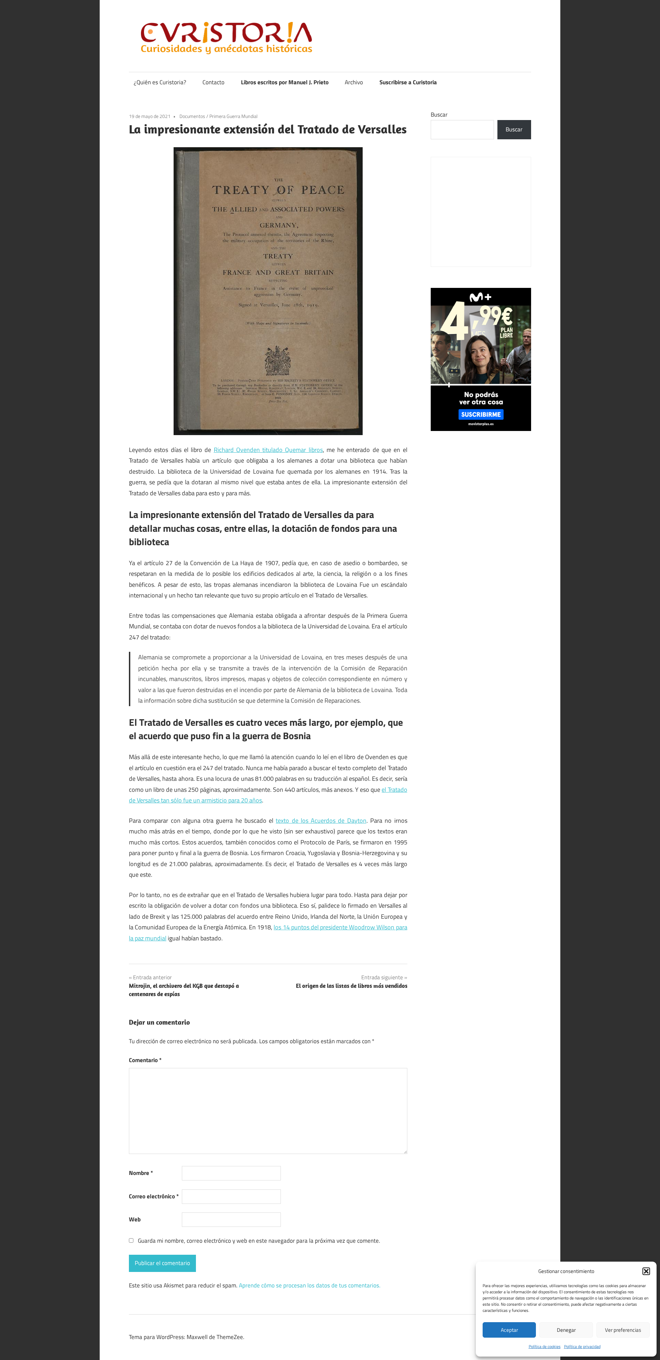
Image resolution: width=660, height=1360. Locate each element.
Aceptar (509, 1330)
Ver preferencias (623, 1330)
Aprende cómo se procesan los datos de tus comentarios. (310, 1285)
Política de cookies (545, 1346)
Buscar (439, 114)
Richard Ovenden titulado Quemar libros (268, 449)
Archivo (354, 82)
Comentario (145, 1060)
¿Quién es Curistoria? (160, 82)
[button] (646, 1271)
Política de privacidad (582, 1346)
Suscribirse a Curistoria (408, 82)
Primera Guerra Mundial (233, 116)
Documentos (192, 116)
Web (135, 1219)
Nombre (141, 1172)
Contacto (213, 82)
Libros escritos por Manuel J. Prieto (285, 82)
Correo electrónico (154, 1196)
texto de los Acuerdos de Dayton (321, 820)
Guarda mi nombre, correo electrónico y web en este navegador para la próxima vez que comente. (259, 1240)
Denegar (566, 1330)
